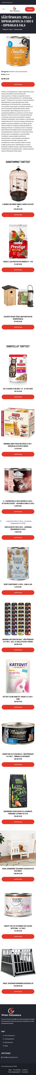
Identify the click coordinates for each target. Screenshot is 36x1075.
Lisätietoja (18, 84)
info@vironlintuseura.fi (7, 2)
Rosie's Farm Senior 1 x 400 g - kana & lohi (18, 584)
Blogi (6, 1046)
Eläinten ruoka (7, 29)
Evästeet (25, 1070)
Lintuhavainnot (9, 1039)
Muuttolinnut (8, 1042)
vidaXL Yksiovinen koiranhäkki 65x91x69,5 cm (18, 983)
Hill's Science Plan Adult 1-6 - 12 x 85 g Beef (18, 389)
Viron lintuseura (9, 1035)
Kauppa (29, 9)
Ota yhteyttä (17, 1070)
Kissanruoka (18, 29)
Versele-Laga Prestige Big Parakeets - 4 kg (18, 261)
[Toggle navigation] (3, 9)
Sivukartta (25, 1072)
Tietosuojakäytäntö (14, 1072)
